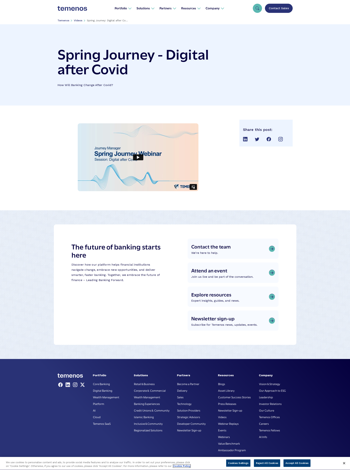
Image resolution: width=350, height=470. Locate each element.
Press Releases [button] (227, 404)
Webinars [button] (224, 437)
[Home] (72, 8)
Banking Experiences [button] (147, 404)
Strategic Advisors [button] (188, 417)
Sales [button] (180, 397)
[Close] (344, 463)
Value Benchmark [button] (229, 443)
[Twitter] (82, 384)
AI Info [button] (263, 437)
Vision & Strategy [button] (269, 384)
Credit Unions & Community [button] (151, 410)
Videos (78, 20)
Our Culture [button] (266, 410)
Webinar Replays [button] (228, 423)
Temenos (63, 20)
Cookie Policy (181, 466)
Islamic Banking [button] (144, 417)
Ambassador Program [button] (232, 450)
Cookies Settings (238, 463)
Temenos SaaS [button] (102, 423)
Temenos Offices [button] (269, 417)
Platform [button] (98, 404)
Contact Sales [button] (279, 8)
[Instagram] (76, 384)
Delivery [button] (182, 390)
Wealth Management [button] (106, 397)
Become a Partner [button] (188, 384)
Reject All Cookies (267, 463)
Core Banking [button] (101, 384)
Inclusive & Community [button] (148, 423)
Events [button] (222, 430)
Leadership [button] (266, 397)
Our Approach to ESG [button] (272, 390)
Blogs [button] (221, 384)
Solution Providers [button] (188, 410)
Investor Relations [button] (270, 404)
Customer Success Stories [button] (234, 397)
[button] (123, 8)
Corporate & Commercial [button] (150, 390)
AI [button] (94, 410)
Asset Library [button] (226, 390)
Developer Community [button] (191, 423)
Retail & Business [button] (144, 384)
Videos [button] (222, 417)
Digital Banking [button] (102, 390)
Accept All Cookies (297, 463)
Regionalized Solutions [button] (148, 430)
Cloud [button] (96, 417)
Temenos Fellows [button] (269, 430)
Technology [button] (184, 404)
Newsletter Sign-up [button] (189, 430)
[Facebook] (61, 384)
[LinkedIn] (68, 384)
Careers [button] (264, 423)
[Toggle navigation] (257, 8)
